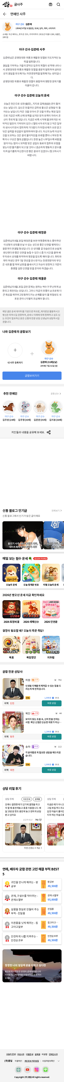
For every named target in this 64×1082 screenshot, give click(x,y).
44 (60, 713)
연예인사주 (53, 1054)
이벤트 (50, 4)
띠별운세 (29, 1054)
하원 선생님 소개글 (32, 848)
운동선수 (55, 394)
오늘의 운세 (10, 1054)
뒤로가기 (5, 14)
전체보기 (56, 510)
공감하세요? (30, 820)
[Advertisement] (32, 193)
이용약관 (18, 1061)
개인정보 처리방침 (31, 1061)
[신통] (6, 4)
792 (60, 680)
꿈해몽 (37, 1054)
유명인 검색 (58, 4)
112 (60, 746)
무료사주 (20, 1054)
